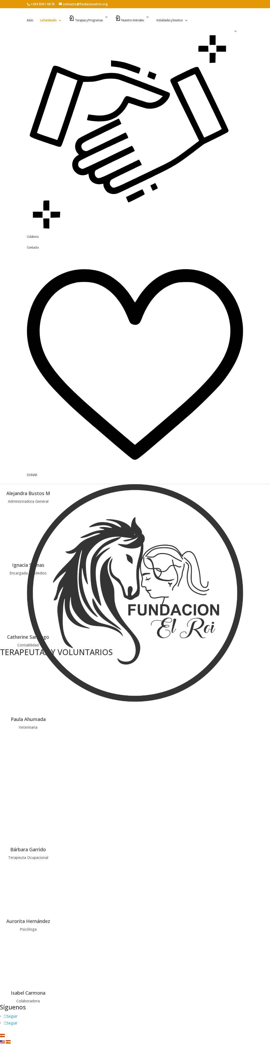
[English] (3, 1041)
